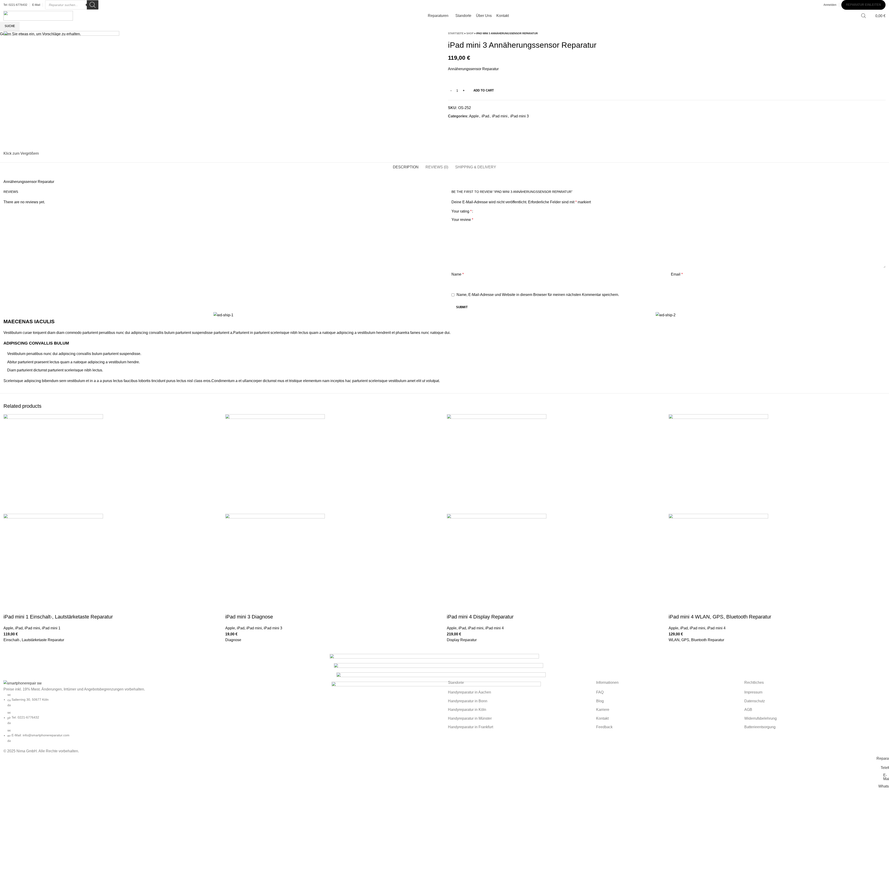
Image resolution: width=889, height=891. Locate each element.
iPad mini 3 (273, 628)
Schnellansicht (9, 660)
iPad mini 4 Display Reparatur (480, 617)
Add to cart (483, 90)
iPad (19, 628)
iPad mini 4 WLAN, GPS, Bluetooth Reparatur (720, 617)
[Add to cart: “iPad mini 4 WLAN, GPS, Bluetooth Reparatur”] (674, 649)
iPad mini (32, 628)
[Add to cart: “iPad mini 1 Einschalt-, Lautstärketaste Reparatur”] (9, 649)
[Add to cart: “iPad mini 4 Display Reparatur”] (452, 649)
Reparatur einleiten (863, 4)
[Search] (92, 4)
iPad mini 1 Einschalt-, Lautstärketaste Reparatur (58, 617)
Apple (8, 628)
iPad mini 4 (494, 628)
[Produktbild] (53, 563)
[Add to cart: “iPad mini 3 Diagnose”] (231, 649)
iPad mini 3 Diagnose (249, 617)
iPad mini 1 (51, 628)
